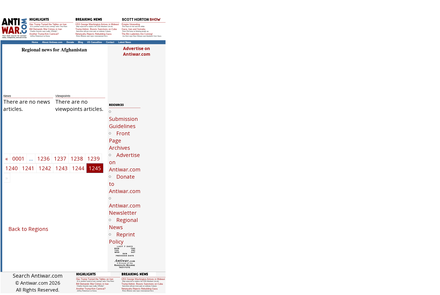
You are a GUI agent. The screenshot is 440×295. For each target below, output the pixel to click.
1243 (61, 168)
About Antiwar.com (52, 42)
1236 (43, 158)
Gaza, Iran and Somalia (133, 29)
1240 (11, 168)
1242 (45, 168)
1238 (77, 158)
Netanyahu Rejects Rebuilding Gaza (93, 34)
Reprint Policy (122, 238)
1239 (93, 158)
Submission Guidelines (123, 122)
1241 (28, 168)
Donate (70, 42)
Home (35, 42)
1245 (95, 168)
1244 (78, 168)
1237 (60, 158)
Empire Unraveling (131, 24)
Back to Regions (28, 228)
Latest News (124, 42)
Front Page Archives (119, 140)
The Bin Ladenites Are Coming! (137, 34)
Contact (110, 42)
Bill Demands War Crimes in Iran (45, 29)
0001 (18, 158)
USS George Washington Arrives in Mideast (97, 24)
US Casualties (94, 42)
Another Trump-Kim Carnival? (44, 34)
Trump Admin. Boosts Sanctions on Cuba (96, 29)
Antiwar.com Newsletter (124, 209)
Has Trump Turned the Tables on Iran (48, 24)
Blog (80, 42)
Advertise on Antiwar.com (136, 51)
